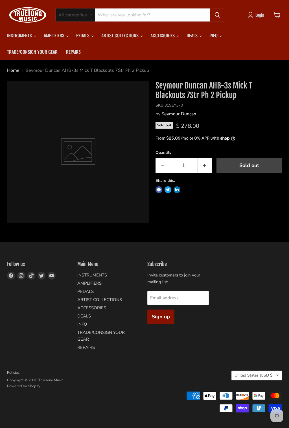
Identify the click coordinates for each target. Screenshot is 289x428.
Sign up (161, 316)
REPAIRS (73, 51)
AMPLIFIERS (54, 35)
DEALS (193, 35)
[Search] (217, 14)
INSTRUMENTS (20, 35)
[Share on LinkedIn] (177, 189)
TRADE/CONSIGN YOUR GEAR (32, 51)
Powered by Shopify (23, 386)
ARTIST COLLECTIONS (120, 35)
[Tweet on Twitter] (168, 189)
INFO (214, 35)
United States (254, 375)
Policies (13, 372)
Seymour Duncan (178, 114)
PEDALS (83, 35)
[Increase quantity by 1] (205, 165)
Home (13, 70)
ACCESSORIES (163, 35)
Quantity (163, 152)
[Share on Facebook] (159, 189)
